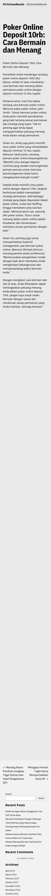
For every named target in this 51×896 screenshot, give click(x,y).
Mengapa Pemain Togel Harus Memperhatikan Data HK (38, 773)
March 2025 (11, 874)
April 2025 (10, 870)
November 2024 (12, 890)
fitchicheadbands (13, 4)
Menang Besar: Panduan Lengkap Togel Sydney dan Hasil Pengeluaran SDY (13, 775)
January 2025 (11, 882)
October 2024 (11, 893)
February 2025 (12, 878)
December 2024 (12, 886)
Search (8, 794)
